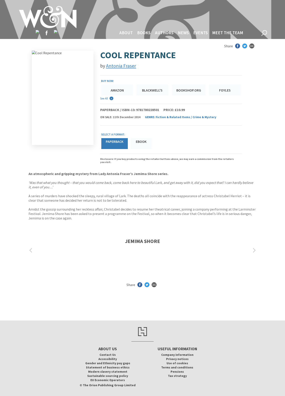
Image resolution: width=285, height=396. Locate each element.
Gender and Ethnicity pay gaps (107, 363)
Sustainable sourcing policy (107, 376)
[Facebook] (46, 33)
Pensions (177, 372)
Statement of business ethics (108, 367)
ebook (141, 141)
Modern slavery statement (107, 372)
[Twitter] (37, 32)
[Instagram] (55, 32)
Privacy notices (177, 359)
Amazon (117, 90)
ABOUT (126, 32)
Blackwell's (152, 90)
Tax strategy (177, 376)
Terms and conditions (177, 367)
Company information (177, 355)
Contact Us (108, 355)
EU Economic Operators (107, 380)
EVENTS (200, 32)
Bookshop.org (188, 90)
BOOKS (144, 32)
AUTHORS (164, 32)
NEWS (183, 32)
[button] (30, 250)
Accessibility (107, 359)
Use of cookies (177, 363)
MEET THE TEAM (227, 32)
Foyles (225, 90)
